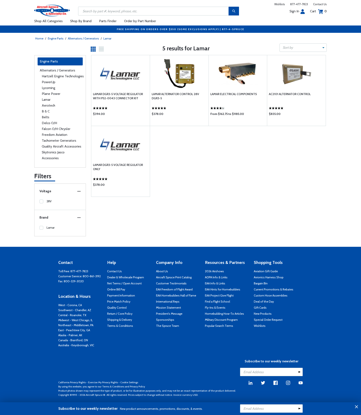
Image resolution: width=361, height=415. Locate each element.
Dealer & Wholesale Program (125, 277)
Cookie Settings (129, 382)
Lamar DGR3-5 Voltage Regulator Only (118, 167)
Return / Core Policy (119, 314)
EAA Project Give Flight (219, 295)
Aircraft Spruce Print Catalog (174, 277)
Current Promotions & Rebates (273, 289)
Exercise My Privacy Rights (103, 382)
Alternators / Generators (83, 38)
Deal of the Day (264, 301)
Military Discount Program (221, 320)
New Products (263, 314)
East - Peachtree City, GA (74, 330)
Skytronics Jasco (53, 152)
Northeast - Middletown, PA (75, 325)
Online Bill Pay (116, 289)
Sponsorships (165, 320)
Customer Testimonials (171, 283)
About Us (162, 271)
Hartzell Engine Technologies (63, 76)
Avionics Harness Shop (268, 277)
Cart (318, 11)
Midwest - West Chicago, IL (75, 320)
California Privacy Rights (72, 382)
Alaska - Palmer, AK (70, 335)
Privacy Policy (137, 386)
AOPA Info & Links (216, 277)
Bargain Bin (261, 283)
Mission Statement (168, 307)
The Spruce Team (167, 326)
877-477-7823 (299, 4)
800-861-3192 (92, 276)
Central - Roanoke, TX (72, 315)
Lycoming (48, 88)
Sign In (294, 11)
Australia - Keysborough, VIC (76, 345)
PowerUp (48, 82)
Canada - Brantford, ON (73, 340)
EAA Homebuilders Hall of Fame (176, 295)
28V (49, 201)
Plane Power (51, 94)
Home (39, 38)
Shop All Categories (48, 21)
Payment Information (121, 295)
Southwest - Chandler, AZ (74, 310)
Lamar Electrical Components (233, 94)
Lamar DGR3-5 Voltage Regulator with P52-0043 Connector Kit (118, 96)
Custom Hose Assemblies (270, 295)
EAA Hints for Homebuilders (222, 289)
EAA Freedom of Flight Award (174, 289)
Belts (45, 117)
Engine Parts (56, 38)
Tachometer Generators (59, 141)
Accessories (50, 158)
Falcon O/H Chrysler (56, 129)
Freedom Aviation (54, 135)
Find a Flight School (217, 301)
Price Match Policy (118, 301)
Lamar (107, 38)
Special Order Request (268, 320)
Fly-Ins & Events (215, 307)
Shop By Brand (81, 21)
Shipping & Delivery (119, 320)
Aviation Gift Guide (266, 271)
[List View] (101, 49)
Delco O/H (49, 123)
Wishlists (279, 4)
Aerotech (48, 105)
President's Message (169, 314)
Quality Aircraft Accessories (61, 146)
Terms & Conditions (120, 326)
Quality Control (117, 307)
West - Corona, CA (70, 305)
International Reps (167, 301)
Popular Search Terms (219, 326)
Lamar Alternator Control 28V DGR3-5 (175, 96)
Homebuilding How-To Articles (224, 314)
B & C (46, 111)
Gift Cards (260, 307)
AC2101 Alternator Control (290, 94)
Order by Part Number (140, 21)
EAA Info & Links (215, 283)
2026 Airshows (214, 271)
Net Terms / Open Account (124, 283)
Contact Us (320, 4)
